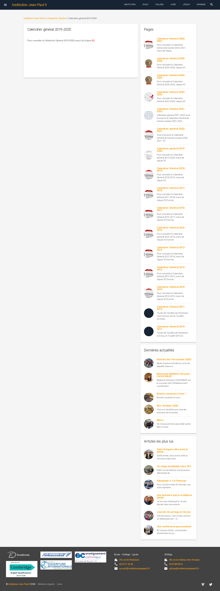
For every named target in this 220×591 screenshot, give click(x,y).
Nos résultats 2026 (167, 405)
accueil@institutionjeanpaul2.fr (134, 568)
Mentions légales (46, 584)
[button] (5, 5)
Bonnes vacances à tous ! (171, 393)
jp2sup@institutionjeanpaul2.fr (184, 568)
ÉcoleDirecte (23, 555)
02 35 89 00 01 (176, 564)
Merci (160, 420)
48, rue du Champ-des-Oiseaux (184, 560)
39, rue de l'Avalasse (129, 560)
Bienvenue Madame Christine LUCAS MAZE (173, 375)
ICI (93, 40)
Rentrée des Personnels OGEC (174, 359)
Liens (59, 584)
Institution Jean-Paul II (19, 584)
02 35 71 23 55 (126, 564)
